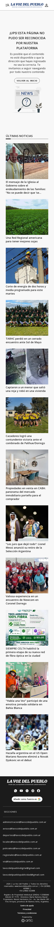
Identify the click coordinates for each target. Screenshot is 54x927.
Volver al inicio (27, 80)
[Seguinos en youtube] (21, 791)
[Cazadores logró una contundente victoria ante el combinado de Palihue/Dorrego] (27, 415)
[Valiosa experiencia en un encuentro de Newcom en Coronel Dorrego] (27, 575)
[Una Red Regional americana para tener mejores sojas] (27, 217)
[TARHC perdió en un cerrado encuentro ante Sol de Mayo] (27, 318)
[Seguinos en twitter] (27, 791)
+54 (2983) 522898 (27, 891)
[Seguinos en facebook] (38, 791)
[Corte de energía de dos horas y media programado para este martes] (27, 266)
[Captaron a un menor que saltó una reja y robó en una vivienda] (27, 366)
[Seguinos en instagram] (32, 791)
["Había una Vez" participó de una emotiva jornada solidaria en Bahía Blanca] (27, 680)
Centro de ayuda (27, 906)
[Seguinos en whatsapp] (15, 791)
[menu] (7, 5)
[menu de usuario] (46, 5)
